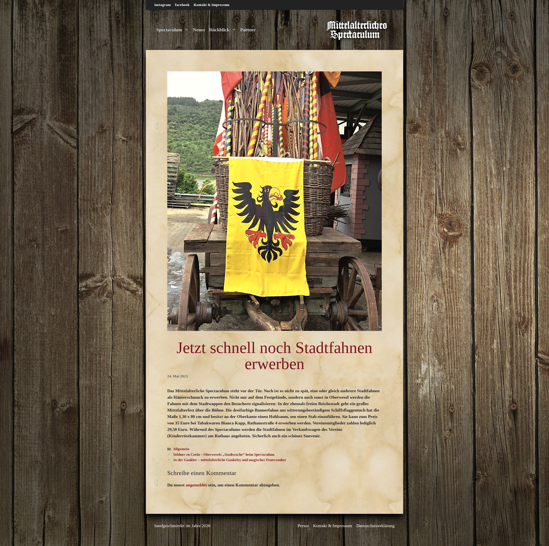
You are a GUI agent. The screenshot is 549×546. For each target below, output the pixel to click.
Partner (248, 29)
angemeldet (196, 485)
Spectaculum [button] (169, 29)
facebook (182, 5)
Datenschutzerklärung (375, 525)
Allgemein (181, 449)
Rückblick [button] (219, 29)
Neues (199, 29)
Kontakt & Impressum (211, 5)
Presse (303, 525)
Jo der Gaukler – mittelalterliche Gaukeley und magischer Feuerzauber (229, 460)
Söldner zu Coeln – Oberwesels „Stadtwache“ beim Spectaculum (223, 454)
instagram (162, 5)
